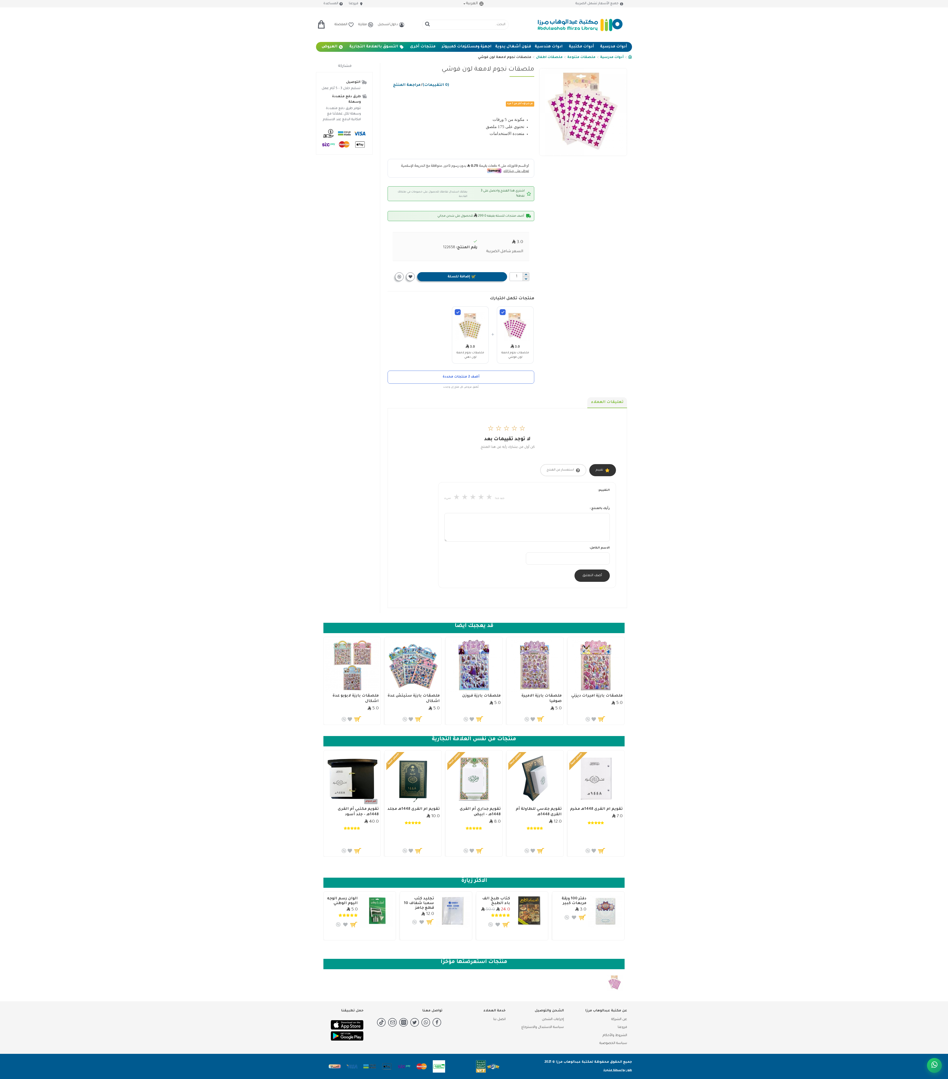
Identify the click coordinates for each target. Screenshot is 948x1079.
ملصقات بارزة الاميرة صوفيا (541, 698)
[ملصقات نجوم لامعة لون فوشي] (503, 312)
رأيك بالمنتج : (600, 508)
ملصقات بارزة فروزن (481, 696)
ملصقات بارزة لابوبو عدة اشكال (356, 698)
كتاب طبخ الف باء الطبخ (496, 901)
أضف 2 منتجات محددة (461, 377)
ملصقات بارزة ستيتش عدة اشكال (414, 698)
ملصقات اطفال (549, 57)
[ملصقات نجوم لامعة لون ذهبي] (458, 312)
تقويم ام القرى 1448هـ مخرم (596, 809)
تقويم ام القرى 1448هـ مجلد (413, 809)
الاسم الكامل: (600, 548)
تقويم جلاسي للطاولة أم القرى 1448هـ (539, 812)
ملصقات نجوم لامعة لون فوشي (515, 355)
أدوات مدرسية (612, 57)
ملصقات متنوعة (581, 57)
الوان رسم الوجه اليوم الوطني (342, 901)
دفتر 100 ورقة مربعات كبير (574, 901)
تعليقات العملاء (607, 402)
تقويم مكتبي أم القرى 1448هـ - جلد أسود (358, 812)
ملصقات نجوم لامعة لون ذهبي (470, 355)
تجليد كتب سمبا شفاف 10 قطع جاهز (419, 903)
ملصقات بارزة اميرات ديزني (597, 696)
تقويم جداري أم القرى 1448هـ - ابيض (480, 812)
